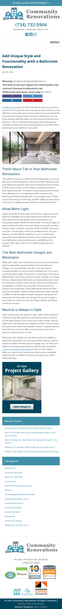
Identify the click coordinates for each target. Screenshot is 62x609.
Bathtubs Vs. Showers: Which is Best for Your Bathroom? (30, 447)
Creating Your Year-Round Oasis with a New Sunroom (29, 428)
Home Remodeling (13, 507)
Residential (9, 516)
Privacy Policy (24, 603)
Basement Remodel (13, 472)
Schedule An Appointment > (31, 3)
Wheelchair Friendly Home (16, 525)
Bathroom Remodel (13, 477)
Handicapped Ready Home (17, 499)
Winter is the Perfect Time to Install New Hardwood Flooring (31, 451)
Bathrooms (48, 213)
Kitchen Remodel (12, 512)
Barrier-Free (10, 468)
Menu (55, 42)
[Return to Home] (31, 19)
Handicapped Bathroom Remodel (20, 494)
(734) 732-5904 (31, 25)
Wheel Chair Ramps (13, 520)
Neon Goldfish (40, 606)
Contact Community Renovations (17, 349)
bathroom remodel (12, 107)
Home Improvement (14, 503)
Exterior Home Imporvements (18, 485)
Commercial (10, 481)
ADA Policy (39, 603)
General (8, 490)
